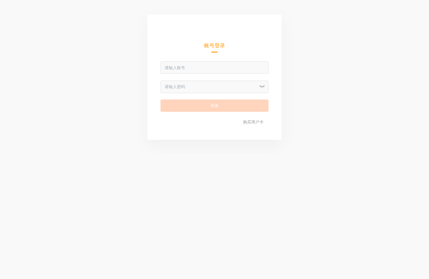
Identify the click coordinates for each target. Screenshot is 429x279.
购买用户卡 (253, 122)
